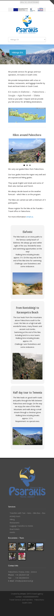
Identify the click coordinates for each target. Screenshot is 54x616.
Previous (12, 152)
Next (41, 152)
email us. (30, 220)
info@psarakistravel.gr (24, 584)
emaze (23, 597)
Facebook (17, 5)
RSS (31, 611)
